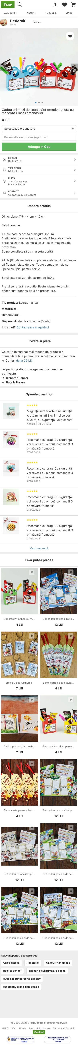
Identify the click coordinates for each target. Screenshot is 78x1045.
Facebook (44, 1028)
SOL (13, 1028)
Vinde (22, 1028)
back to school (12, 970)
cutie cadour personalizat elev (22, 978)
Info (36, 22)
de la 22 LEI (24, 360)
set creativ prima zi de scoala (21, 986)
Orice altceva (11, 962)
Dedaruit (17, 21)
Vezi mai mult (39, 548)
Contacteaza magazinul (33, 327)
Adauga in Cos (39, 147)
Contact (39, 1032)
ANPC (4, 1028)
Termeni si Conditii (63, 1028)
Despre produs (39, 206)
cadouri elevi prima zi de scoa (47, 970)
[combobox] (39, 128)
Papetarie (33, 962)
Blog (31, 1028)
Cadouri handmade (58, 962)
